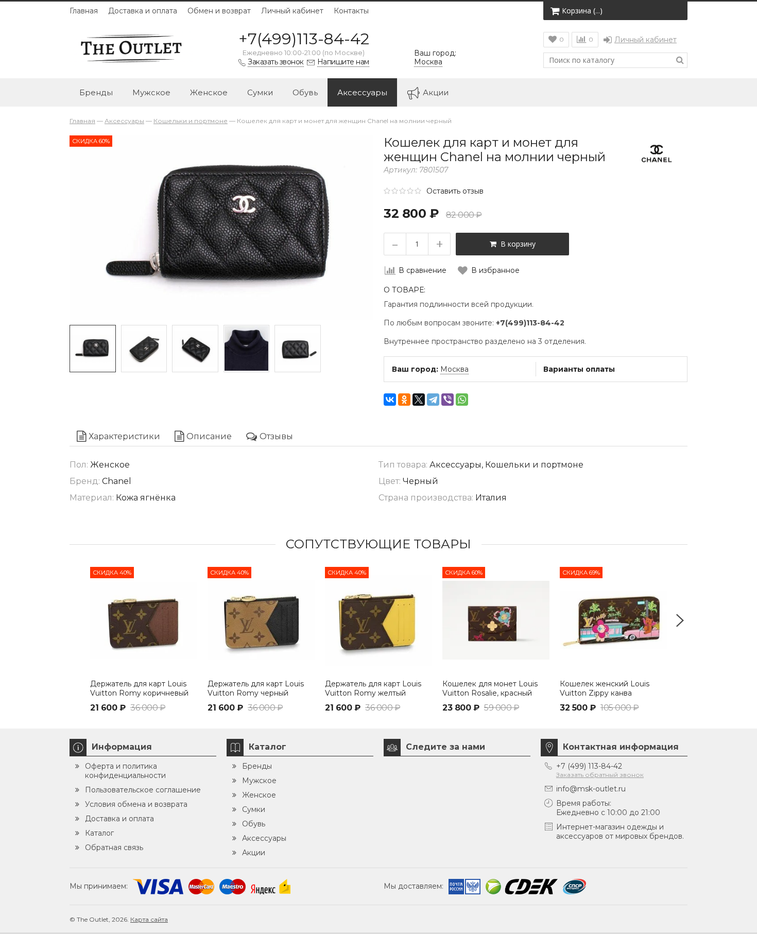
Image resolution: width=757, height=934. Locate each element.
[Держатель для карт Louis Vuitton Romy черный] (261, 620)
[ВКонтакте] (390, 399)
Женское (209, 92)
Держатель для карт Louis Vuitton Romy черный (256, 688)
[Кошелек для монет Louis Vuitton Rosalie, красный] (495, 620)
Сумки (260, 92)
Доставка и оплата (142, 10)
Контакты (351, 10)
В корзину (516, 244)
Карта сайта (149, 919)
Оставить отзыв (455, 191)
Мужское (151, 92)
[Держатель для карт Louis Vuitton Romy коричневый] (143, 620)
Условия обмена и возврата (136, 804)
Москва (454, 369)
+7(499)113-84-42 (303, 38)
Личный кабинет (292, 10)
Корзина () (582, 10)
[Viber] (447, 399)
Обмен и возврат (219, 10)
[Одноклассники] (404, 399)
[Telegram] (433, 399)
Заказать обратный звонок (600, 775)
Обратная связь (114, 847)
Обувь (305, 92)
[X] (418, 399)
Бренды (96, 92)
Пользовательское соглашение (143, 789)
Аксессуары (362, 92)
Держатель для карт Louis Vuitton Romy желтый (373, 688)
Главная (84, 10)
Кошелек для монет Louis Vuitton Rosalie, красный (490, 688)
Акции (436, 92)
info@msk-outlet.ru (591, 788)
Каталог (99, 833)
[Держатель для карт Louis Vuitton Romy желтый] (378, 620)
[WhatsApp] (462, 399)
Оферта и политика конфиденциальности (125, 771)
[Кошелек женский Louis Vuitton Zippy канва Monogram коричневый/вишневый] (613, 620)
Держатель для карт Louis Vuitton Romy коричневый (139, 688)
